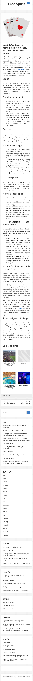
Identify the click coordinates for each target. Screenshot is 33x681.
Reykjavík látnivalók (8, 458)
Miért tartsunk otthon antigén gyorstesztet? (16, 590)
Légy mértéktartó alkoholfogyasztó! (25, 402)
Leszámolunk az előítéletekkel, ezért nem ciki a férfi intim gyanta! (16, 659)
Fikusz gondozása (8, 451)
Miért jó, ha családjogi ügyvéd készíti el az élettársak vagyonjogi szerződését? (15, 462)
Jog (4, 498)
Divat (4, 478)
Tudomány (6, 525)
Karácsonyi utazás (8, 443)
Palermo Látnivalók (8, 609)
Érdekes (5, 488)
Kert (4, 502)
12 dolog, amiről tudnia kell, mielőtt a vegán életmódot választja (16, 554)
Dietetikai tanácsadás (9, 580)
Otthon (5, 512)
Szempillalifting (7, 642)
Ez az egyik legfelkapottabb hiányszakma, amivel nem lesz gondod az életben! (15, 434)
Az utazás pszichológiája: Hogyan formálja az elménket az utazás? (16, 624)
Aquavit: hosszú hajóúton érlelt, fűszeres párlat (15, 559)
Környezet (6, 505)
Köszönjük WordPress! (9, 676)
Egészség (5, 482)
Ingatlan (5, 495)
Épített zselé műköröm (9, 649)
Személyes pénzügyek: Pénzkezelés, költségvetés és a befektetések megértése (15, 629)
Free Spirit (16, 4)
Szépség (5, 522)
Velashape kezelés (8, 646)
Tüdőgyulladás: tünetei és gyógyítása (14, 587)
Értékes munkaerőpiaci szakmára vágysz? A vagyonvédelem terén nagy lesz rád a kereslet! (16, 439)
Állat (4, 475)
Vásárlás (5, 535)
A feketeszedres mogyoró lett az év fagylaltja (16, 563)
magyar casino (20, 69)
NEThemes (16, 678)
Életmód (5, 485)
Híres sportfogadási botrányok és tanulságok (9, 402)
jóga (20, 308)
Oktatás (5, 508)
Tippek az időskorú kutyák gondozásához (15, 455)
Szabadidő (7, 395)
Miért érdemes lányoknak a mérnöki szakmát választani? (16, 426)
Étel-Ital (5, 492)
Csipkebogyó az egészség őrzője (12, 547)
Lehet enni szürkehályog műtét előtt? (14, 583)
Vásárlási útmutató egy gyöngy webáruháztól (16, 656)
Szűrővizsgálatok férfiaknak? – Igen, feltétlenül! (13, 447)
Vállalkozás (6, 532)
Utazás (5, 528)
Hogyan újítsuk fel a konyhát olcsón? (13, 430)
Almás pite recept (8, 550)
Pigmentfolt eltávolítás (9, 652)
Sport (4, 515)
